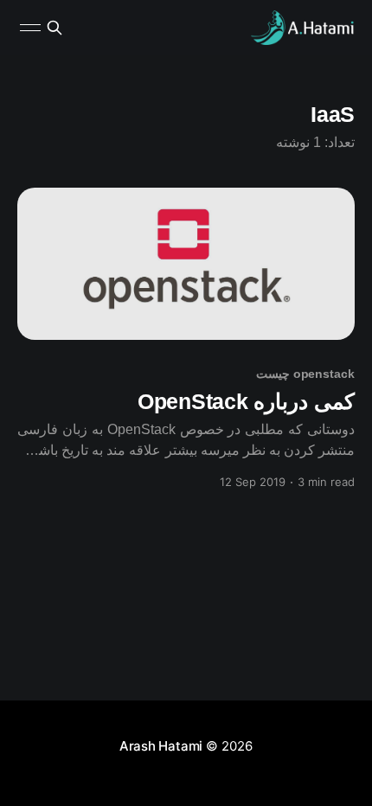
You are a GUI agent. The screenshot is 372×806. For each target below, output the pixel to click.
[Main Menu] (30, 28)
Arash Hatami (160, 746)
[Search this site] (54, 28)
